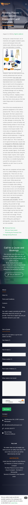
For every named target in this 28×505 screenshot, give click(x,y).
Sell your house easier (11, 230)
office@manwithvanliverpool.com (13, 425)
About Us (4, 295)
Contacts (4, 303)
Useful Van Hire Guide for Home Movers (14, 461)
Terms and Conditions (8, 299)
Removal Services (10, 228)
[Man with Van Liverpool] (5, 4)
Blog (3, 307)
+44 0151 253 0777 (9, 428)
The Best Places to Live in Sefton (14, 468)
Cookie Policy (14, 503)
